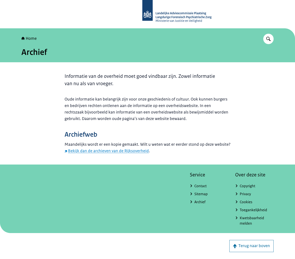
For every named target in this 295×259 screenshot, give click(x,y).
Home (31, 38)
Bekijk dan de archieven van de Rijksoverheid (108, 150)
